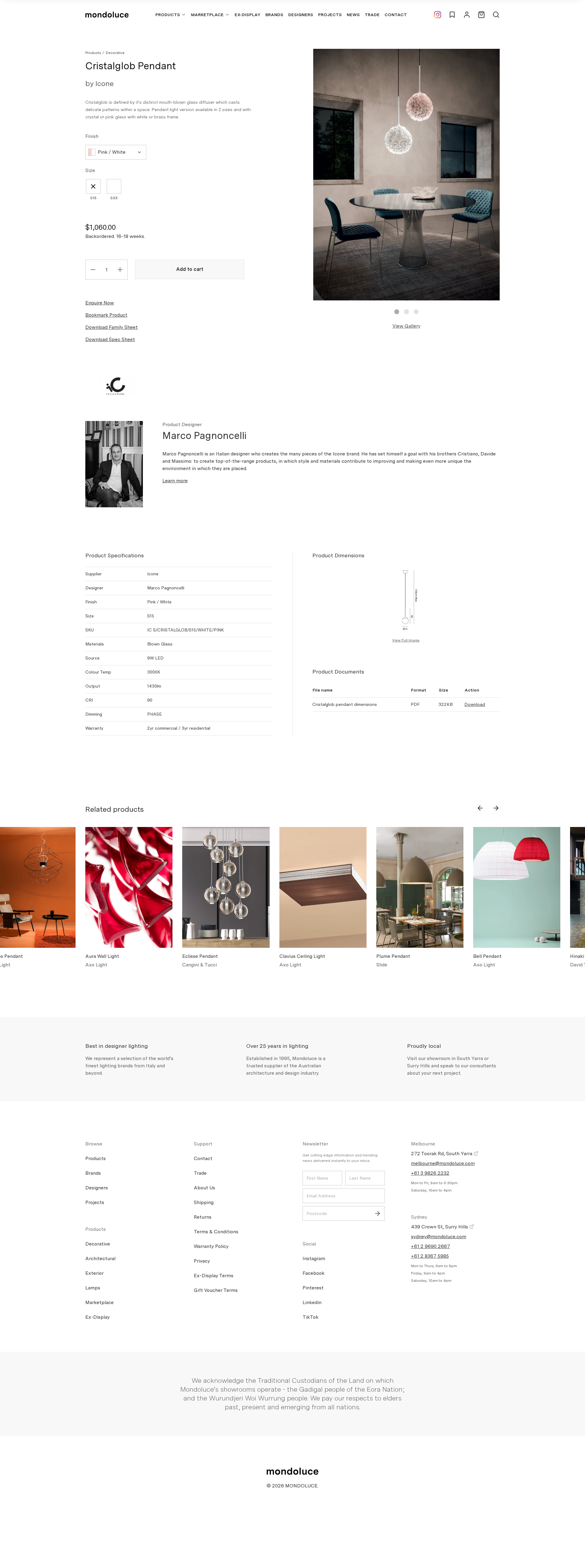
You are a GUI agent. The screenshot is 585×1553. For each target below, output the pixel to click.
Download (474, 704)
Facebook (313, 1273)
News (353, 14)
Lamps (92, 1288)
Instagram (314, 1258)
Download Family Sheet (111, 327)
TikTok (310, 1317)
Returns (202, 1217)
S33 (114, 198)
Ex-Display (248, 14)
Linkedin (312, 1302)
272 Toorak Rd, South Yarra (442, 1153)
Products (167, 14)
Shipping (204, 1202)
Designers (300, 14)
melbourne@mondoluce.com (443, 1163)
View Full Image (406, 640)
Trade (372, 14)
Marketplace (207, 14)
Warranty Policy (211, 1246)
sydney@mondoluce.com (438, 1236)
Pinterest (313, 1288)
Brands (274, 14)
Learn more (175, 481)
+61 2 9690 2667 (430, 1246)
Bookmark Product (106, 315)
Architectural (100, 1258)
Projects (330, 14)
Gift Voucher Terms (216, 1290)
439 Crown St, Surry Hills (440, 1227)
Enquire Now (99, 303)
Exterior (94, 1273)
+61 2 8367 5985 (430, 1256)
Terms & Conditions (216, 1232)
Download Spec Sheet (110, 339)
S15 (93, 198)
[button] (397, 312)
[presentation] (480, 808)
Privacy (202, 1261)
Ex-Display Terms (213, 1275)
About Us (204, 1188)
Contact (396, 14)
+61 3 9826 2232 (430, 1173)
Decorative (115, 53)
